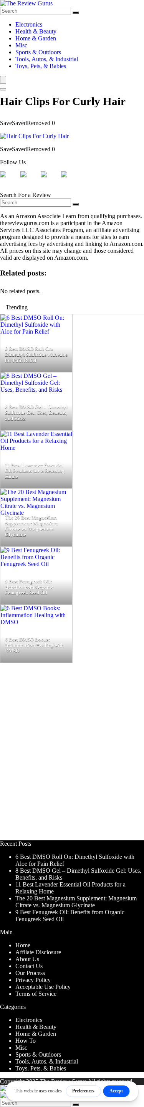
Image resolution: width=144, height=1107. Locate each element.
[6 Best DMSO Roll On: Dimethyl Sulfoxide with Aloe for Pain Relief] (36, 331)
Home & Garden (35, 38)
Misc (21, 45)
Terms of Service (35, 993)
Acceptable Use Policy (43, 986)
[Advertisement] (72, 755)
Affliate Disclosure (38, 952)
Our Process (30, 973)
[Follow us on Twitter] (29, 180)
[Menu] (3, 80)
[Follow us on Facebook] (9, 180)
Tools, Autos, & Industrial (46, 59)
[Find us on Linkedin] (50, 180)
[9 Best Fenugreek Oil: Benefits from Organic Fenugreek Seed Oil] (36, 564)
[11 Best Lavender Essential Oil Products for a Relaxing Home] (36, 447)
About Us (27, 959)
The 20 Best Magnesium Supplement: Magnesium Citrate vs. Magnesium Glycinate (76, 901)
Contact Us (29, 966)
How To (25, 1040)
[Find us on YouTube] (70, 180)
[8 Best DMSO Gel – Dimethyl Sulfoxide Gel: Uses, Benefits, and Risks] (36, 389)
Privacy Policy (33, 980)
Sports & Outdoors (38, 52)
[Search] (76, 13)
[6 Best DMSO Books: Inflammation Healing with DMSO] (36, 622)
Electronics (28, 24)
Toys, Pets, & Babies (40, 66)
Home (22, 945)
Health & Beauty (35, 31)
